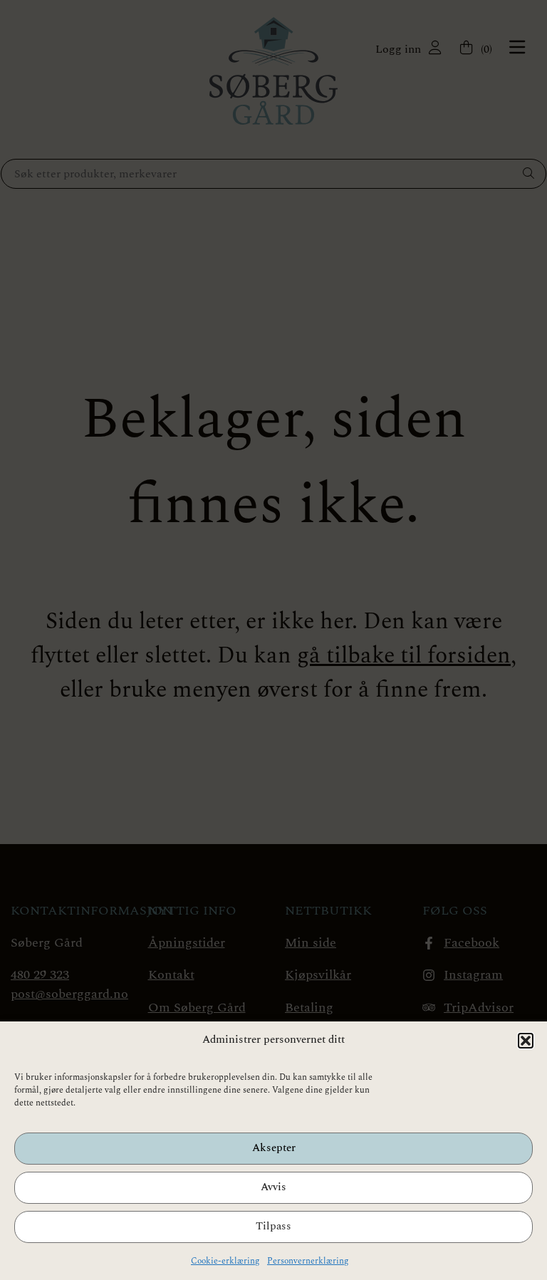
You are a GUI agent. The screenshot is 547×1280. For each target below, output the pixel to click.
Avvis (273, 1187)
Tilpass (273, 1226)
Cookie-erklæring (225, 1261)
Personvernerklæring (308, 1261)
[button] (526, 1041)
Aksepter (274, 1148)
